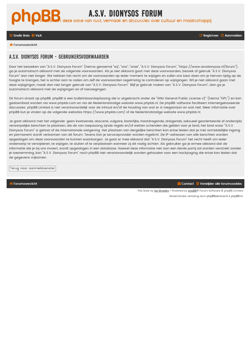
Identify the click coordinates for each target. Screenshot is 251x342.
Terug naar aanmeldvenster (32, 168)
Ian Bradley (161, 190)
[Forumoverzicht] (36, 17)
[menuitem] (36, 35)
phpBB (192, 190)
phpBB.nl (237, 196)
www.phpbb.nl (146, 103)
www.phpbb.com (62, 103)
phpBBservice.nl (217, 196)
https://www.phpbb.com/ (104, 112)
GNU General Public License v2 (181, 98)
